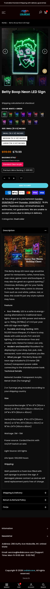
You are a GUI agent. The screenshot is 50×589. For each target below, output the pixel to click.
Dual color (19, 219)
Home (4, 23)
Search (26, 578)
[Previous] (5, 51)
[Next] (44, 51)
